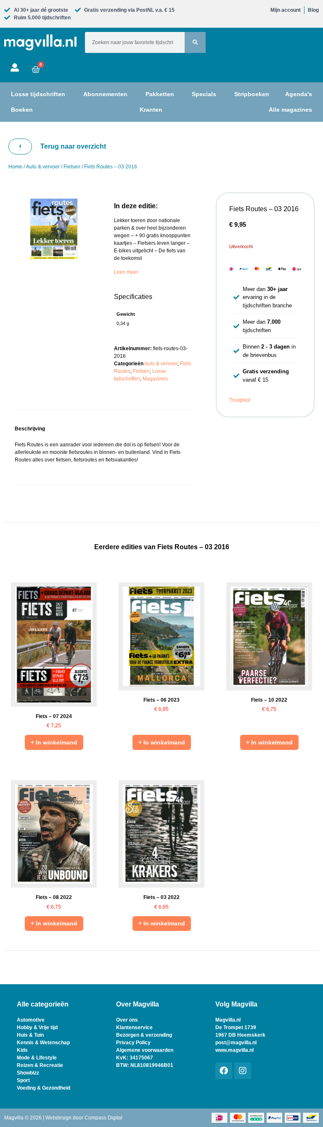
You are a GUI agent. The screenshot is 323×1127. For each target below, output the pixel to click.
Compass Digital (103, 1118)
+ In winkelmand (54, 742)
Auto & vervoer (43, 167)
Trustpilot (239, 400)
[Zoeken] (195, 42)
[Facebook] (223, 1070)
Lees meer (126, 272)
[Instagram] (242, 1070)
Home (15, 167)
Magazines (155, 379)
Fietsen (72, 167)
